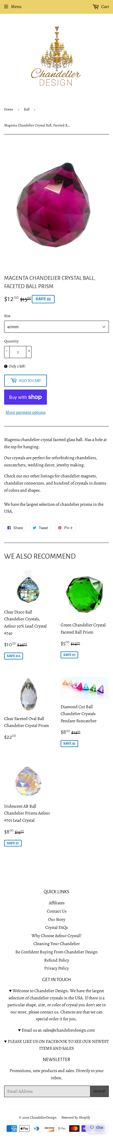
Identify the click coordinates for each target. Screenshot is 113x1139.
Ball (26, 109)
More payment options (25, 412)
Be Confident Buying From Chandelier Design (56, 952)
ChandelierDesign (43, 1117)
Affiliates (56, 903)
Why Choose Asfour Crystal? (56, 936)
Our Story (56, 919)
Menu (16, 7)
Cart (104, 7)
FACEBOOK (56, 1041)
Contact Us (56, 911)
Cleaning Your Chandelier (56, 944)
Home (8, 109)
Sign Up (99, 1091)
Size (7, 315)
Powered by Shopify (75, 1117)
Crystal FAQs (56, 927)
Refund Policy (56, 960)
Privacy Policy (56, 968)
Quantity (11, 341)
